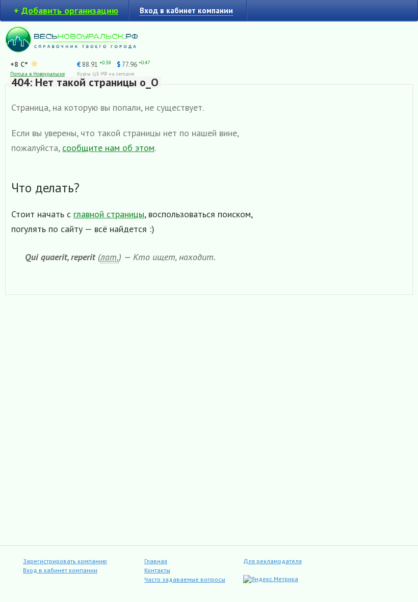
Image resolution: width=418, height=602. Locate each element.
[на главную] (71, 50)
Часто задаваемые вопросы (184, 579)
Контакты (157, 570)
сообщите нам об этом (108, 148)
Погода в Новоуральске (37, 73)
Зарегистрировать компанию (65, 561)
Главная (155, 561)
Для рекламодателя (272, 561)
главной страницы (108, 214)
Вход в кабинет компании (60, 570)
